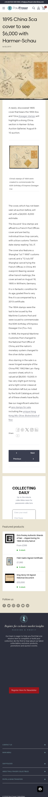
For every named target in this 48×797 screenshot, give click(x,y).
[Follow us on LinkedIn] (27, 605)
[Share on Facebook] (17, 430)
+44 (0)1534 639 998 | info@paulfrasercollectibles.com (24, 2)
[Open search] (33, 8)
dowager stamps (26, 116)
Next (33, 453)
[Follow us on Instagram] (13, 605)
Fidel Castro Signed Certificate (30, 558)
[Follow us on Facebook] (4, 605)
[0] (43, 8)
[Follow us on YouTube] (23, 605)
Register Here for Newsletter (24, 690)
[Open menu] (3, 8)
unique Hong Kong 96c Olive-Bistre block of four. (24, 415)
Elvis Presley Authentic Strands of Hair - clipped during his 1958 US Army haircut (30, 538)
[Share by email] (31, 430)
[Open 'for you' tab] (40, 789)
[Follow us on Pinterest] (18, 605)
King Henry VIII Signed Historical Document (26, 576)
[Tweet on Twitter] (27, 430)
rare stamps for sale (21, 407)
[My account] (38, 8)
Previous (17, 459)
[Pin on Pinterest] (22, 430)
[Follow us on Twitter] (9, 605)
